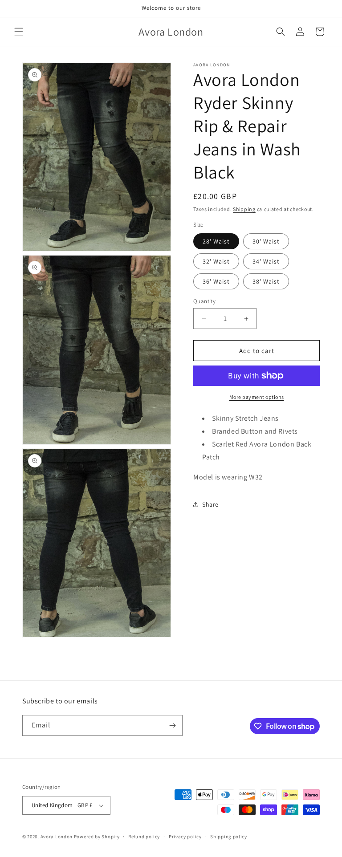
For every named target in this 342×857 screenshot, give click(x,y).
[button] (18, 31)
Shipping (244, 209)
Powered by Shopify (97, 836)
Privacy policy (185, 836)
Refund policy (144, 836)
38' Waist (266, 281)
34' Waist (266, 261)
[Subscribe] (172, 725)
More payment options (256, 397)
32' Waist (216, 261)
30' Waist (266, 241)
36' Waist (216, 281)
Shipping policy (228, 836)
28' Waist (216, 241)
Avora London (57, 836)
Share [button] (210, 504)
